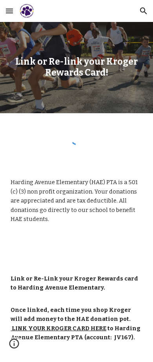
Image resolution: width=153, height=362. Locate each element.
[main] (76, 67)
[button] (9, 11)
